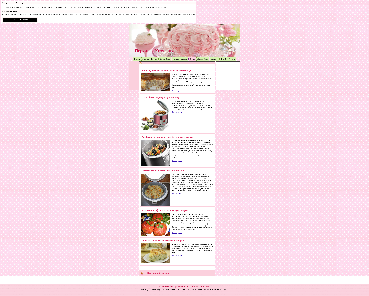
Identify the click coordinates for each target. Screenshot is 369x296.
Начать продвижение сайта (20, 19)
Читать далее (177, 90)
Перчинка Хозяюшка (155, 50)
